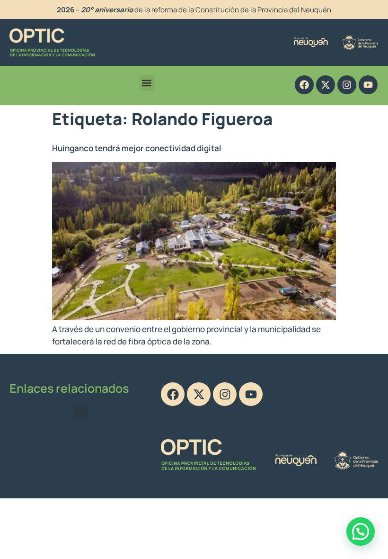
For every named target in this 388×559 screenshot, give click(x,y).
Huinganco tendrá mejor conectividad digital (136, 148)
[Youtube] (368, 84)
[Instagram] (346, 84)
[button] (147, 83)
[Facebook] (304, 84)
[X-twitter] (325, 84)
